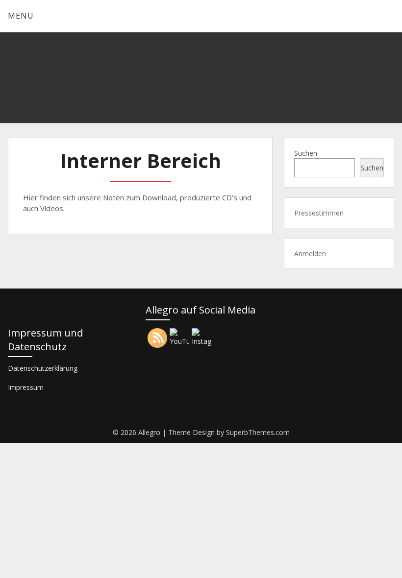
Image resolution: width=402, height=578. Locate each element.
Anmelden (310, 253)
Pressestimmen (319, 212)
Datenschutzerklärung (42, 368)
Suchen (305, 153)
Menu (21, 15)
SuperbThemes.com (258, 432)
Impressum (26, 387)
